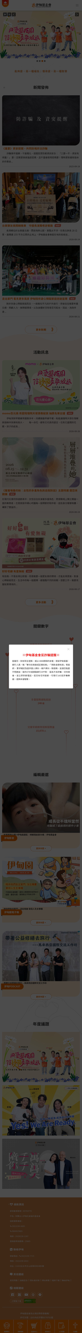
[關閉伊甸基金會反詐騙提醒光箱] (68, 649)
